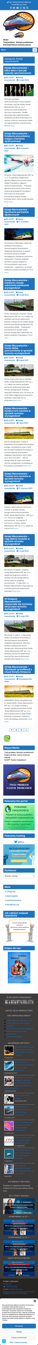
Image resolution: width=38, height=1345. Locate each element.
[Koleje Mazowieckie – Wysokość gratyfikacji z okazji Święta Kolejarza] (19, 691)
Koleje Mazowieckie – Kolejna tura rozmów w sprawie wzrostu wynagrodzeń (18, 412)
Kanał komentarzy (13, 900)
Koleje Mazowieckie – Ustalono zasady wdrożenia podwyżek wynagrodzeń (17, 284)
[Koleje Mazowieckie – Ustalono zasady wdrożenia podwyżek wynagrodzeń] (19, 305)
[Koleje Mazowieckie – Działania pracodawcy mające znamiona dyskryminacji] (19, 163)
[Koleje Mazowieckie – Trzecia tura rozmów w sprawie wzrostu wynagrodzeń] (19, 498)
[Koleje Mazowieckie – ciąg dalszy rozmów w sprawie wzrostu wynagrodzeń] (19, 561)
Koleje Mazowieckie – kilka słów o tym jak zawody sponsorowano (18, 70)
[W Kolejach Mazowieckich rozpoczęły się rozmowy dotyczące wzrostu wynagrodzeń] (19, 626)
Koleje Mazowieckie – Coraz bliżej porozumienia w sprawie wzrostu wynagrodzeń (18, 349)
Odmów (19, 1332)
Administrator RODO (26, 1292)
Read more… (11, 126)
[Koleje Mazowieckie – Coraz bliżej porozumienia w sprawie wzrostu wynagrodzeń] (19, 370)
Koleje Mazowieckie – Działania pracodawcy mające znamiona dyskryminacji (17, 137)
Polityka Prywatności (20, 1342)
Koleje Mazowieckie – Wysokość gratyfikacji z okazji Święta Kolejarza (18, 669)
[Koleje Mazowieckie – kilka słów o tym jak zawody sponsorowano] (19, 90)
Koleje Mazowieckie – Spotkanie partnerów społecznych (17, 212)
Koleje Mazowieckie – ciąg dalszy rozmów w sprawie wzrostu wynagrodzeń (17, 540)
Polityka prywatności (10, 1292)
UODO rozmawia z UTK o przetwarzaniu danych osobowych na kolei (23, 1140)
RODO (11, 1342)
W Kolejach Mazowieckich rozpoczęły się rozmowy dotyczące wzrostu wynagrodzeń (18, 604)
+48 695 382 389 (12, 1286)
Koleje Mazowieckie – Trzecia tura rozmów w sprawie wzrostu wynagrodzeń (18, 477)
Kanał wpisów (12, 896)
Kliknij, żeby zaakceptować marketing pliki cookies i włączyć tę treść (19, 1206)
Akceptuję (19, 1326)
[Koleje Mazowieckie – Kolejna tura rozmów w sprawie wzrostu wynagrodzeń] (19, 433)
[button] (35, 1301)
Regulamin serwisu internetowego (15, 1293)
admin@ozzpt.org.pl (15, 1289)
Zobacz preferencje (19, 1338)
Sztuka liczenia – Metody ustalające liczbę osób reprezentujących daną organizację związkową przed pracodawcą (18, 1083)
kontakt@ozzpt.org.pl (19, 4)
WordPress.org (12, 905)
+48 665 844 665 (18, 2)
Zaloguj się (10, 891)
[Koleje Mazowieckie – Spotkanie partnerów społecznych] (19, 234)
